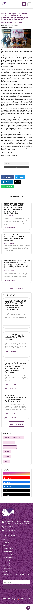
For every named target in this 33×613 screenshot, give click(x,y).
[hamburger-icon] (29, 4)
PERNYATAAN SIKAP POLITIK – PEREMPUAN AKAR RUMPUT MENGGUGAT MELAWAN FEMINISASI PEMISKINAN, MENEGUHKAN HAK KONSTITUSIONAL (15, 208)
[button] (7, 177)
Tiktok (8, 495)
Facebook (9, 482)
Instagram (9, 474)
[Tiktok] (4, 495)
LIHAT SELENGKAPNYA (9, 227)
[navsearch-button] (22, 4)
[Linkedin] (4, 486)
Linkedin (8, 486)
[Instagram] (4, 474)
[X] (4, 491)
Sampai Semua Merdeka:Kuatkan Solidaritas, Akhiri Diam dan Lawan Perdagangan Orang (16, 398)
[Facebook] (4, 482)
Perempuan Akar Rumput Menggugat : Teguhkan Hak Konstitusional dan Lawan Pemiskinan (14, 237)
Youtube (8, 478)
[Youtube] (4, 478)
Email (5, 161)
